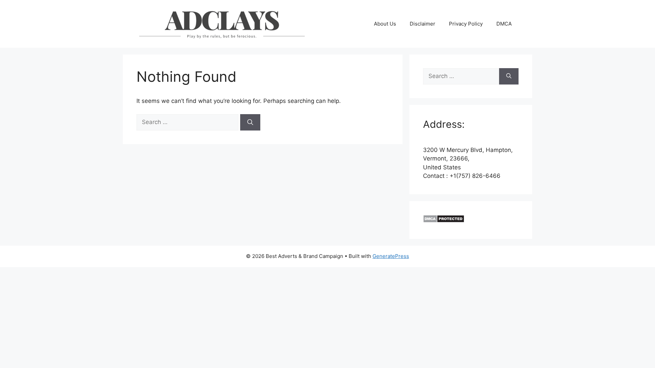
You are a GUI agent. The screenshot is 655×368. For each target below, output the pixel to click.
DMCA (504, 23)
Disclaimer (422, 23)
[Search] (250, 122)
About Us (385, 23)
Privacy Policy (466, 23)
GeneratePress (391, 256)
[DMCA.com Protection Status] (443, 220)
